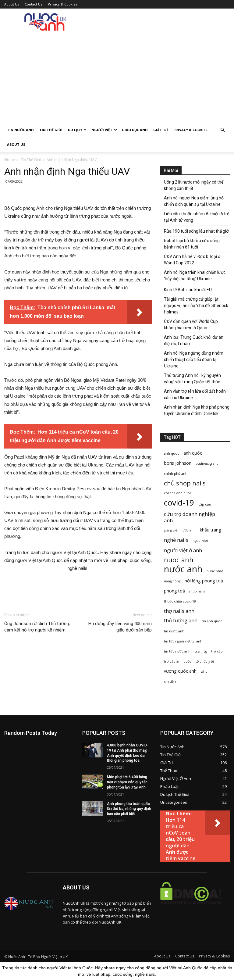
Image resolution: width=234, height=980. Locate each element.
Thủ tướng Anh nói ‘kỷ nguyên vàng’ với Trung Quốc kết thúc (192, 378)
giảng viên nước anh (180, 530)
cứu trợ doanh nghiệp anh (189, 517)
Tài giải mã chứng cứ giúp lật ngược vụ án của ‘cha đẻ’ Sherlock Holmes (196, 305)
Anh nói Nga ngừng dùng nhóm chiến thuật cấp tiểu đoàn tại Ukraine (193, 359)
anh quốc (192, 453)
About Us (11, 4)
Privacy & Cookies (62, 4)
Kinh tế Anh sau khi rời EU (188, 289)
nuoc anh (178, 559)
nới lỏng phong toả (204, 581)
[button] (222, 130)
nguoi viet (200, 540)
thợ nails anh (179, 611)
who (204, 671)
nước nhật (215, 571)
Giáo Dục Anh (135, 129)
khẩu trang (210, 530)
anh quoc (171, 453)
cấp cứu (204, 504)
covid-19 (179, 502)
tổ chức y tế (205, 661)
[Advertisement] (117, 77)
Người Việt (101, 129)
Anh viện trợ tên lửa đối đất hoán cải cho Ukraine (195, 394)
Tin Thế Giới (50, 129)
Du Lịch (75, 129)
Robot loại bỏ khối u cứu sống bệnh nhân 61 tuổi (192, 243)
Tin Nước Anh (20, 129)
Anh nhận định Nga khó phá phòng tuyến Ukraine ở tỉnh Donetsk (196, 410)
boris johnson (177, 463)
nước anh (183, 569)
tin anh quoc (212, 621)
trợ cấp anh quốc (177, 661)
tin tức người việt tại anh (183, 641)
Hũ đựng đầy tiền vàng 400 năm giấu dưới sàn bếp (120, 627)
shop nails (197, 591)
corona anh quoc (178, 493)
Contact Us (33, 4)
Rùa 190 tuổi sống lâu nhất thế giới (196, 231)
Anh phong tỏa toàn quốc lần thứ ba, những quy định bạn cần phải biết (129, 809)
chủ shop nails (185, 483)
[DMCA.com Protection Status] (190, 909)
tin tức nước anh (177, 651)
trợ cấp (217, 651)
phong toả (174, 591)
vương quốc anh (180, 671)
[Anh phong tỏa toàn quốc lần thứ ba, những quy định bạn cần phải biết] (92, 808)
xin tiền (170, 681)
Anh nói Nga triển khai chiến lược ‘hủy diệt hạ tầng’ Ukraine (194, 275)
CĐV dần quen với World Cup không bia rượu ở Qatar (191, 324)
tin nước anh (174, 631)
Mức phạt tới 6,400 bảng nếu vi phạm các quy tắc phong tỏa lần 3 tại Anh (127, 782)
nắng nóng (172, 581)
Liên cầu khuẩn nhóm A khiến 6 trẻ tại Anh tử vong (196, 217)
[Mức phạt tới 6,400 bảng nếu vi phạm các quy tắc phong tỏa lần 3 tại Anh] (92, 781)
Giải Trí (160, 129)
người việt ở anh (183, 550)
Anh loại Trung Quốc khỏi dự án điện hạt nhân (193, 340)
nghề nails (176, 540)
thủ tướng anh (180, 620)
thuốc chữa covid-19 (180, 601)
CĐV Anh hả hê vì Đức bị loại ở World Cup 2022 (192, 259)
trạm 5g (201, 651)
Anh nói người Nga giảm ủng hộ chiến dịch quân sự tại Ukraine (194, 201)
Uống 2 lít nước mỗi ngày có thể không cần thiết (193, 185)
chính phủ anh (175, 473)
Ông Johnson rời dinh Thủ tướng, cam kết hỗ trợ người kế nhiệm (37, 627)
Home (9, 159)
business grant (207, 463)
